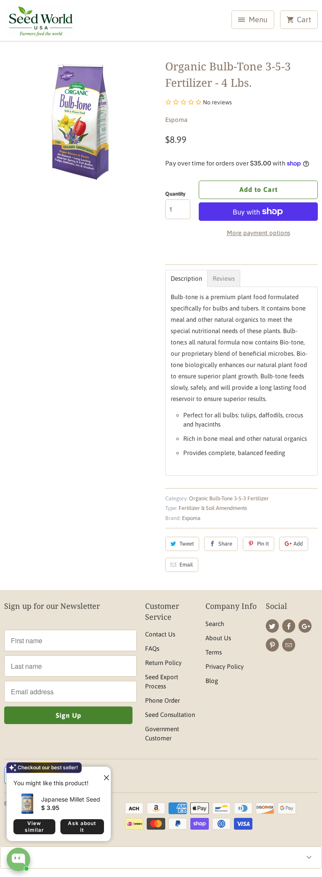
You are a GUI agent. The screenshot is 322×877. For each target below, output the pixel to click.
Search (214, 623)
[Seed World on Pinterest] (272, 645)
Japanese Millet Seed (70, 799)
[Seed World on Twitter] (272, 626)
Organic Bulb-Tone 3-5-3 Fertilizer (229, 498)
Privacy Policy (224, 666)
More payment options (258, 232)
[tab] (186, 278)
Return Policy (163, 662)
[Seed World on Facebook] (288, 626)
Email (186, 564)
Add (298, 544)
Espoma (176, 119)
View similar (34, 826)
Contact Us (160, 634)
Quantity (175, 194)
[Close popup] (103, 774)
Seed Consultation (170, 714)
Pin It (263, 544)
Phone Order (162, 700)
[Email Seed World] (288, 645)
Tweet (186, 544)
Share (225, 544)
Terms (213, 652)
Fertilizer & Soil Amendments (213, 508)
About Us (218, 638)
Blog (211, 680)
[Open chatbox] (18, 859)
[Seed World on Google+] (305, 626)
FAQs (152, 648)
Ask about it (82, 826)
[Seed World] (40, 23)
